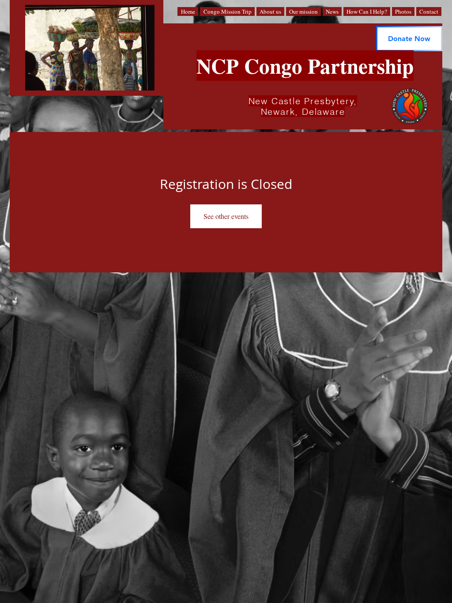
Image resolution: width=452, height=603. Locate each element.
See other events (226, 216)
